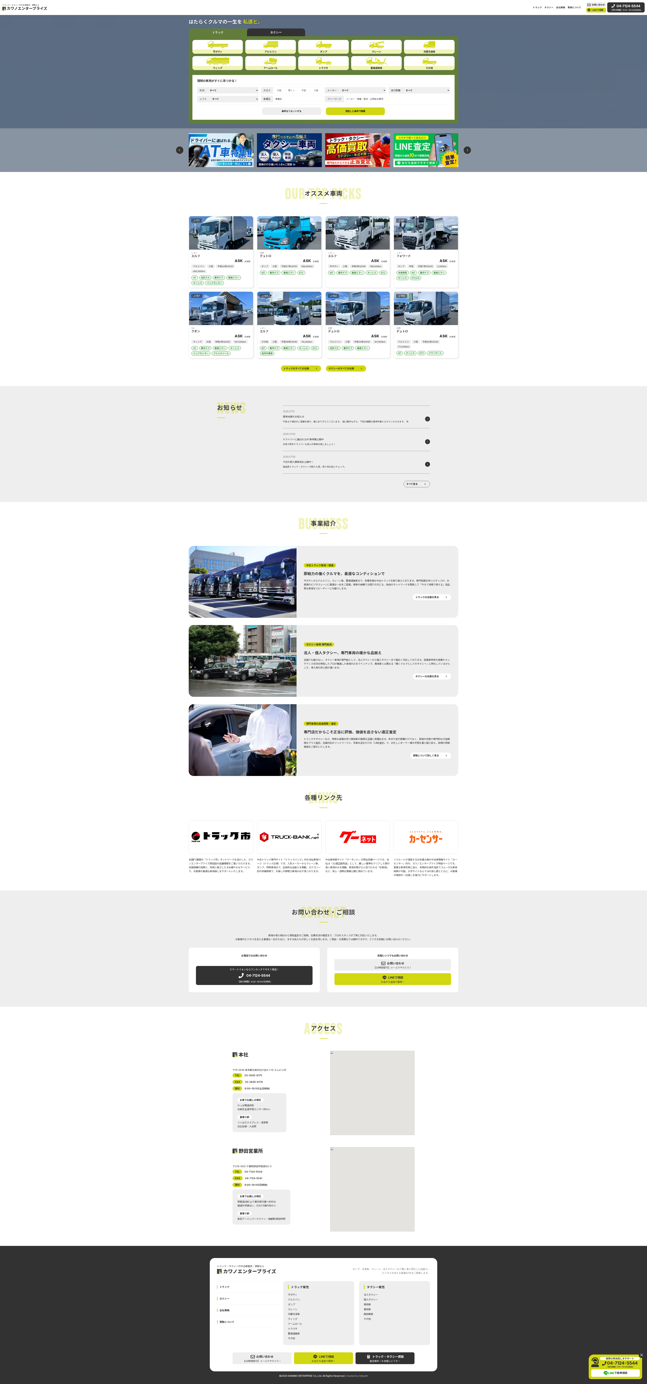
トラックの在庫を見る (427, 597)
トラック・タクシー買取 (387, 1358)
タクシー (549, 7)
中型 (304, 90)
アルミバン (294, 1299)
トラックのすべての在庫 (296, 368)
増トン (291, 90)
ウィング (292, 1318)
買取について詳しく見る (426, 755)
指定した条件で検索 (355, 111)
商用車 (367, 1304)
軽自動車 (368, 1314)
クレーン (292, 1309)
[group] (221, 150)
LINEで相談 (597, 10)
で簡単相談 (618, 1373)
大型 (279, 90)
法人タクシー (371, 1294)
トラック (537, 7)
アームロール (295, 1323)
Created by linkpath (357, 1376)
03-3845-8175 (253, 1075)
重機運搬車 (294, 1333)
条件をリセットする (291, 111)
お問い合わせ (598, 4)
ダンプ (291, 1304)
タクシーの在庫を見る (427, 676)
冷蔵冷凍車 (294, 1314)
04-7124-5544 (625, 7)
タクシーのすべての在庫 (341, 368)
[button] (179, 150)
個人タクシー (371, 1299)
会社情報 (560, 7)
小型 (316, 90)
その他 (291, 1338)
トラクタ (292, 1328)
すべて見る (412, 484)
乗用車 (367, 1309)
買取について (574, 7)
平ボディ (292, 1294)
